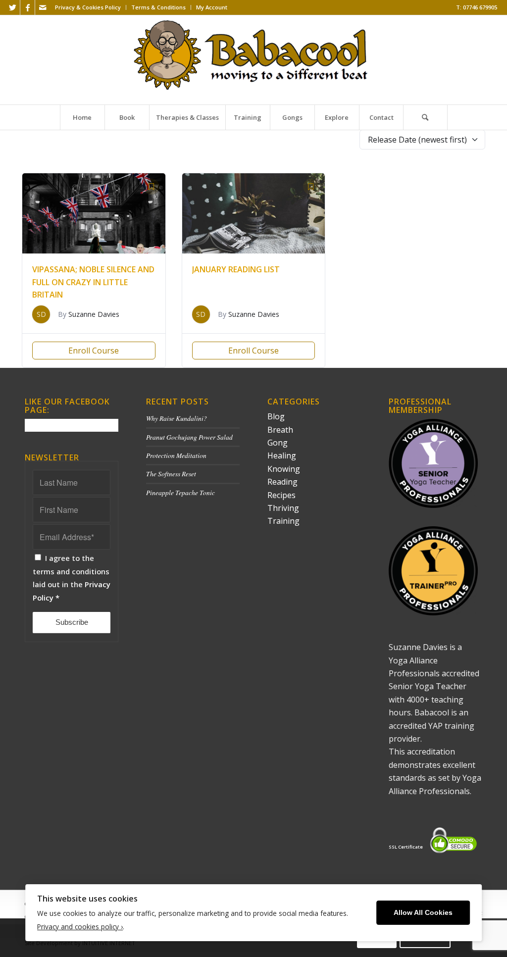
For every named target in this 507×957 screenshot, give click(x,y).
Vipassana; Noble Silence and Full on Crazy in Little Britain (93, 282)
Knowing (283, 468)
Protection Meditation (176, 455)
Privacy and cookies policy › (80, 926)
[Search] (425, 117)
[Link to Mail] (42, 7)
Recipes (281, 495)
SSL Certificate (406, 847)
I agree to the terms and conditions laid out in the (71, 577)
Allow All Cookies (423, 912)
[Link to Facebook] (27, 7)
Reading (282, 481)
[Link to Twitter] (12, 7)
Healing (281, 455)
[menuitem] (88, 7)
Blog (276, 416)
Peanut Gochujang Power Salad (189, 437)
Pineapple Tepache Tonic (180, 492)
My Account (211, 7)
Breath (280, 429)
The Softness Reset (171, 473)
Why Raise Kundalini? (176, 418)
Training (283, 520)
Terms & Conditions (158, 7)
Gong (277, 442)
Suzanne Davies (93, 314)
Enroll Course (93, 350)
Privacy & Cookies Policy (88, 7)
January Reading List (236, 269)
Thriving (283, 508)
